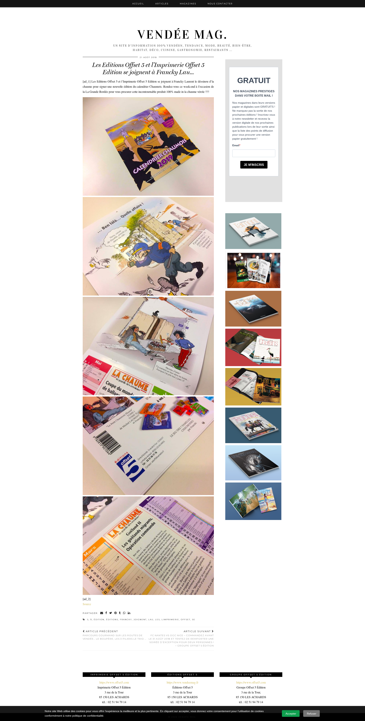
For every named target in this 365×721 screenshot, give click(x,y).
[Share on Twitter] (110, 613)
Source (87, 604)
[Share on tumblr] (120, 613)
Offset (185, 619)
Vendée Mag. (182, 34)
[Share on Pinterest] (115, 613)
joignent (140, 619)
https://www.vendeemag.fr (182, 682)
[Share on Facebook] (106, 613)
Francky (126, 619)
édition (99, 619)
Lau (150, 619)
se (193, 619)
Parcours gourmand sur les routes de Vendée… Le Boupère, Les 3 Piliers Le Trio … (114, 635)
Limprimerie (170, 619)
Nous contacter (220, 3)
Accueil (138, 3)
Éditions (112, 619)
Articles (161, 3)
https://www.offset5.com (114, 682)
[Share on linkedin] (129, 613)
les (157, 619)
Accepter (291, 713)
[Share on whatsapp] (124, 613)
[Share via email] (101, 613)
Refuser (311, 713)
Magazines (188, 3)
